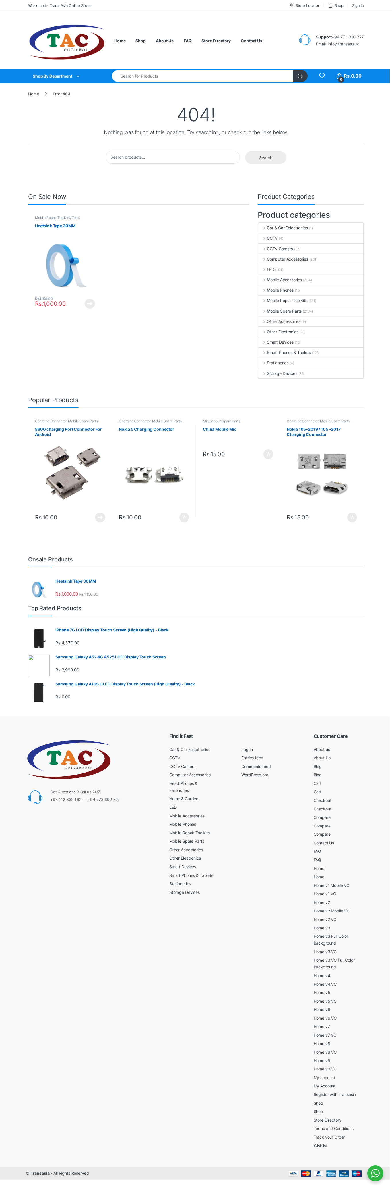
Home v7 (322, 1026)
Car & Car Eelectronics (287, 227)
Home (119, 40)
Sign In (358, 5)
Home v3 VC (325, 951)
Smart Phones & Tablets (289, 352)
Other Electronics (282, 331)
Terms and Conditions (334, 1128)
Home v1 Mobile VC (332, 885)
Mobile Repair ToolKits (52, 217)
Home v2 (322, 902)
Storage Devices (282, 373)
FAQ (188, 40)
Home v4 (322, 975)
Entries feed (252, 757)
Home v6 (322, 1009)
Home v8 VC (325, 1052)
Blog (318, 766)
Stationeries (277, 362)
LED (270, 269)
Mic (206, 421)
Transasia (40, 1173)
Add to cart (184, 517)
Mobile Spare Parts (284, 311)
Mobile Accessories (284, 279)
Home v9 (322, 1060)
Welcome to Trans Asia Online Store (59, 5)
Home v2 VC (325, 919)
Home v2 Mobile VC (332, 910)
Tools (76, 217)
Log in (247, 749)
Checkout (322, 800)
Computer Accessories (287, 259)
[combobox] (202, 76)
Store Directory (216, 40)
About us (322, 749)
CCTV (272, 238)
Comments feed (256, 766)
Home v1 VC (325, 893)
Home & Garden (183, 798)
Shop (339, 5)
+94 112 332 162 (65, 799)
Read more (90, 304)
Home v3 (322, 927)
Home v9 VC (325, 1068)
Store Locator (307, 5)
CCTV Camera (280, 248)
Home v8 (322, 1043)
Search (265, 157)
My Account (325, 1085)
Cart (317, 783)
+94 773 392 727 (104, 799)
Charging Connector (50, 421)
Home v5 (322, 992)
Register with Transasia (335, 1094)
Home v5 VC (325, 1001)
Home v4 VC (325, 984)
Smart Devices (280, 342)
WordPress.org (254, 774)
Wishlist (320, 1145)
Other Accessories (283, 321)
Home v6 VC (325, 1018)
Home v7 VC (325, 1035)
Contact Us (251, 40)
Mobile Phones (280, 290)
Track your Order (329, 1137)
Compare (322, 817)
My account (324, 1077)
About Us (165, 40)
